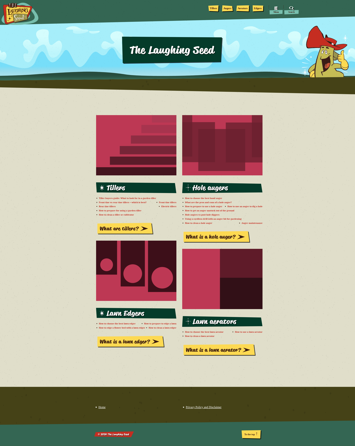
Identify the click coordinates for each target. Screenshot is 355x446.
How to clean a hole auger (198, 223)
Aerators (243, 8)
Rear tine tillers (107, 206)
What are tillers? (119, 228)
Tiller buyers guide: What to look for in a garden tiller (127, 198)
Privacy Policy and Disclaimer (203, 407)
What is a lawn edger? (125, 341)
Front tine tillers (167, 202)
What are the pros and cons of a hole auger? (208, 202)
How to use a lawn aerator (249, 332)
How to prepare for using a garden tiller (120, 210)
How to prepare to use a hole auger (203, 206)
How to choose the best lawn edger (117, 323)
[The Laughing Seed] (17, 10)
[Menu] (276, 7)
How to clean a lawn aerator (200, 336)
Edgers (258, 8)
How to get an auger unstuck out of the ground (209, 210)
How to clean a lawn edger (162, 327)
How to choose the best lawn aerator (204, 332)
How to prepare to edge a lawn (160, 323)
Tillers (213, 8)
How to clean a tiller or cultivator (116, 214)
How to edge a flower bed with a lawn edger (122, 327)
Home (102, 407)
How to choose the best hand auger (203, 198)
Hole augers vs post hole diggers (202, 214)
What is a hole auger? (211, 236)
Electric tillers (168, 206)
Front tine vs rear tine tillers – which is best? (123, 202)
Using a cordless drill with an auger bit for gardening (213, 219)
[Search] (291, 7)
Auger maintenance (252, 223)
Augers (227, 8)
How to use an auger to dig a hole (245, 206)
